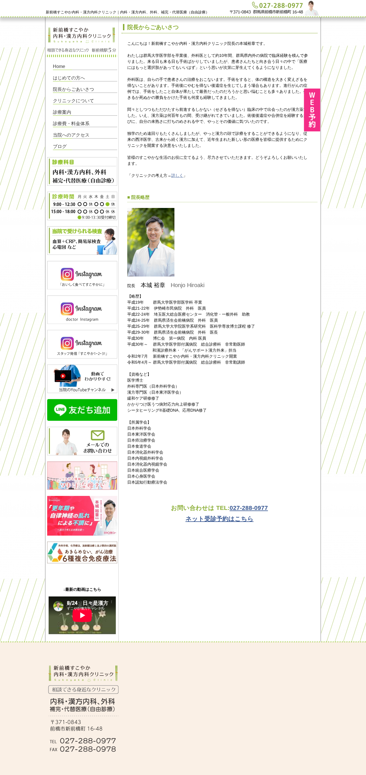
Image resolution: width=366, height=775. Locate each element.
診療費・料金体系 (71, 123)
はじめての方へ (69, 77)
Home (59, 66)
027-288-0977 (249, 507)
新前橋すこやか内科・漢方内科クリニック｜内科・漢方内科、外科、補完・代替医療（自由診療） (127, 12)
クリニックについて (73, 100)
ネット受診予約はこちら (220, 518)
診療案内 (62, 112)
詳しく (177, 175)
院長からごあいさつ (73, 89)
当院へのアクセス (71, 135)
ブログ (60, 146)
